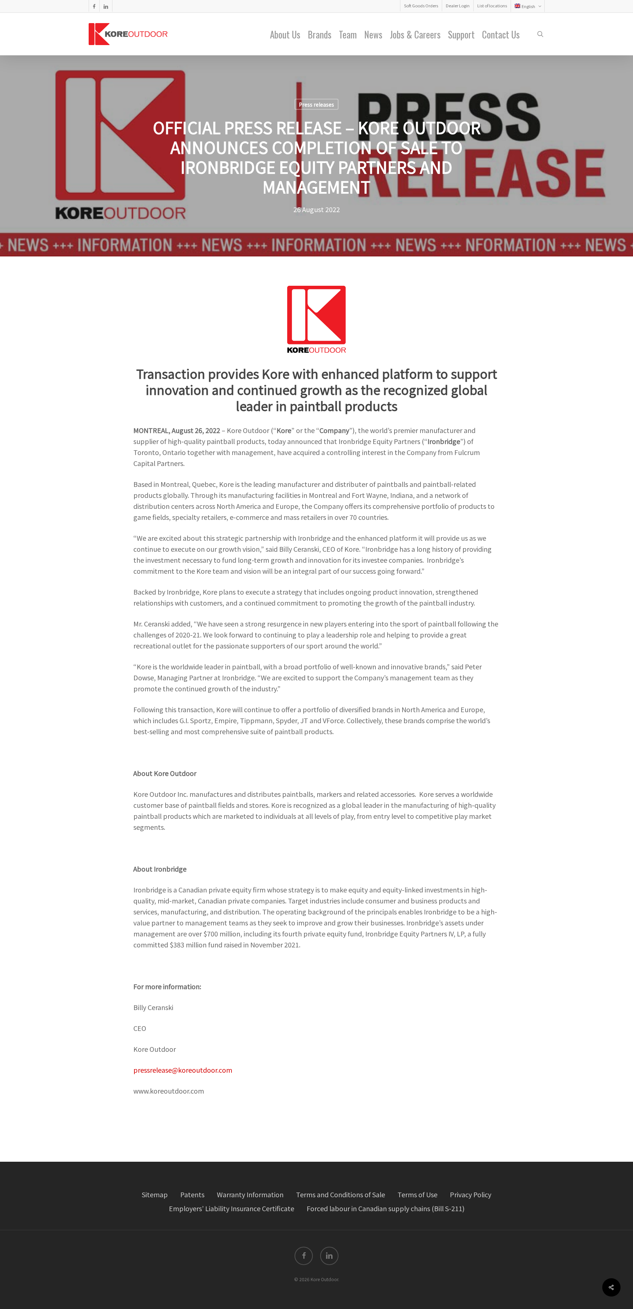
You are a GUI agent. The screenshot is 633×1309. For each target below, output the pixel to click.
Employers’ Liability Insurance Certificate (231, 1208)
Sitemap (155, 1194)
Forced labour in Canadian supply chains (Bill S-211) (385, 1208)
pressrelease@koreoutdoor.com (182, 1070)
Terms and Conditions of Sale (340, 1194)
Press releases (316, 104)
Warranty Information (250, 1194)
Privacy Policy (470, 1194)
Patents (192, 1194)
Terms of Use (417, 1194)
